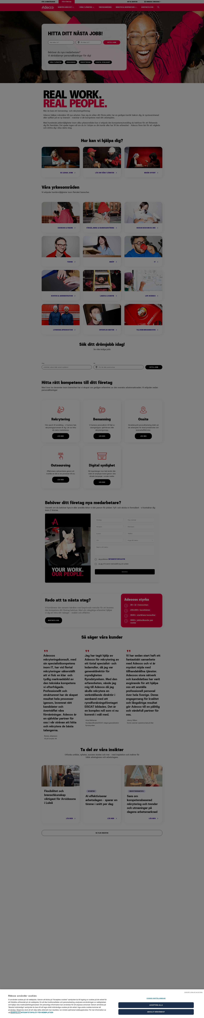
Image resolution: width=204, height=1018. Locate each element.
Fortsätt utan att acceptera (193, 992)
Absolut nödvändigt (156, 1012)
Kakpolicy (15, 1012)
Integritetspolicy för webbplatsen (37, 1012)
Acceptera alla (156, 1005)
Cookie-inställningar (156, 998)
